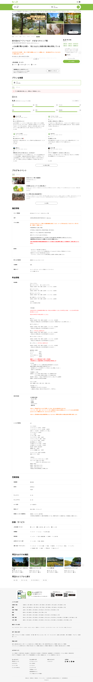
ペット (15, 636)
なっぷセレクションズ (33, 661)
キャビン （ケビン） (31, 627)
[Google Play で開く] (71, 595)
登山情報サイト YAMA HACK (30, 653)
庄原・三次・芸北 (24, 580)
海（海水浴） (28, 634)
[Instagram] (65, 661)
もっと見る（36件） (46, 165)
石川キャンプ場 (50, 609)
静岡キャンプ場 (31, 612)
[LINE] (67, 661)
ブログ (28, 36)
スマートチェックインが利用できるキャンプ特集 (20, 645)
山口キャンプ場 (50, 617)
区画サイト (38, 627)
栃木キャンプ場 (56, 607)
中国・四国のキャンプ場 (27, 11)
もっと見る (46, 203)
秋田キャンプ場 (50, 604)
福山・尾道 (15, 580)
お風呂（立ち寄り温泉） (61, 634)
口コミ (24, 36)
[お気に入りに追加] (27, 559)
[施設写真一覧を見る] (29, 24)
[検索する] (78, 7)
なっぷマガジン (32, 665)
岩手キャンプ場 (38, 604)
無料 (35, 634)
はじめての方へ (14, 663)
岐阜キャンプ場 (25, 612)
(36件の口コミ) (36, 43)
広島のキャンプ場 (36, 11)
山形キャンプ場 (56, 604)
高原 (33, 634)
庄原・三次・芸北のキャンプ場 (45, 11)
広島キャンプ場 (31, 617)
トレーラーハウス (49, 627)
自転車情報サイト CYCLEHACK (53, 653)
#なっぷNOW (32, 663)
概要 (13, 36)
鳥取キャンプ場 (37, 617)
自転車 (79, 634)
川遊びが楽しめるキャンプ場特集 (64, 645)
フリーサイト (42, 627)
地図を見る (48, 217)
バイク (48, 634)
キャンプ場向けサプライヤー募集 (35, 673)
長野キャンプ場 (31, 609)
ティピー (54, 627)
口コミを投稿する (76, 100)
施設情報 (38, 36)
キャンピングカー (53, 634)
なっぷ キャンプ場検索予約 (16, 11)
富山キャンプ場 (43, 609)
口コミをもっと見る (71, 58)
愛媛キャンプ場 (68, 617)
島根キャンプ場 (43, 617)
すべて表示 (15, 129)
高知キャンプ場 (74, 617)
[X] (69, 661)
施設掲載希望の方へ (33, 671)
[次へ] (80, 52)
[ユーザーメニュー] (78, 2)
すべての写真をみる (73, 32)
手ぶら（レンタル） (40, 634)
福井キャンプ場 (56, 609)
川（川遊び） (22, 634)
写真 (20, 36)
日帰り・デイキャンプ (16, 634)
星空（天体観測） (69, 634)
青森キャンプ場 (32, 604)
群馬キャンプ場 (62, 607)
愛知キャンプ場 (37, 612)
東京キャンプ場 (25, 607)
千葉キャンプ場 (44, 607)
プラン (16, 36)
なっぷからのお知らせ (16, 667)
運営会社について (15, 661)
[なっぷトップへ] (15, 2)
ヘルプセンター (50, 661)
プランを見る (71, 61)
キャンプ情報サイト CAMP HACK (18, 653)
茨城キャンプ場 (50, 607)
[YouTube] (73, 661)
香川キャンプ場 (56, 617)
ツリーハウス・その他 (62, 627)
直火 (13, 636)
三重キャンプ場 (43, 612)
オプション (18, 87)
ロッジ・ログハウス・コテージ (17, 627)
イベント (33, 36)
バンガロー (25, 627)
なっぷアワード (32, 667)
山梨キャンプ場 (25, 609)
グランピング (69, 627)
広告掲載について (33, 669)
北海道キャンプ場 (26, 604)
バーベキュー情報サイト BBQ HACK (67, 653)
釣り (45, 634)
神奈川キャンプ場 (32, 607)
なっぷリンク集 (14, 665)
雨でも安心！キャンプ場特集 (34, 645)
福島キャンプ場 (62, 604)
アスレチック (75, 634)
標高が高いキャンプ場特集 (53, 645)
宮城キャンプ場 (44, 604)
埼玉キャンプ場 (38, 607)
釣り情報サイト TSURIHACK (41, 653)
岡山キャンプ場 (25, 617)
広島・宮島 (45, 580)
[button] (29, 122)
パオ (57, 627)
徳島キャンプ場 (62, 617)
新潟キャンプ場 (37, 609)
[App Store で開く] (59, 595)
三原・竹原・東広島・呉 (35, 580)
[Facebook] (71, 661)
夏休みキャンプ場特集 (44, 645)
